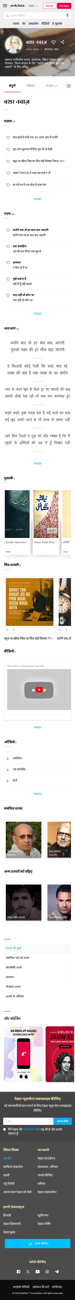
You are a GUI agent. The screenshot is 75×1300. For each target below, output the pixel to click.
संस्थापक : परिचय (48, 1166)
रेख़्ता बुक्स (9, 1232)
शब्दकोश (33, 23)
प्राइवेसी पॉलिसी (21, 1287)
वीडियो (45, 23)
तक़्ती (6, 1175)
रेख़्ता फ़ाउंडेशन (46, 1158)
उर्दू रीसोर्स (9, 1183)
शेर (24, 23)
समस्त (37, 200)
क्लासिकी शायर (14, 968)
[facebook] (18, 1271)
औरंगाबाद (48, 49)
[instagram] (47, 1271)
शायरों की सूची (13, 948)
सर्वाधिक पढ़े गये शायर (17, 958)
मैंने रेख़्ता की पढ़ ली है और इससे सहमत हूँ (35, 1131)
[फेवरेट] (53, 42)
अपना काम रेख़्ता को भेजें (17, 1192)
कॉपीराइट (57, 1287)
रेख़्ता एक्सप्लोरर (47, 1192)
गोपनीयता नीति (31, 1129)
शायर (16, 23)
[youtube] (37, 1271)
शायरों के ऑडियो (15, 997)
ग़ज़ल (51, 86)
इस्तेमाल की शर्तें (41, 1287)
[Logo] (17, 6)
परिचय (31, 86)
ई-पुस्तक (57, 23)
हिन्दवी (7, 1215)
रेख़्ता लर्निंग (44, 1223)
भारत (56, 49)
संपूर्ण (12, 86)
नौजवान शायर (13, 987)
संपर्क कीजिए (45, 1175)
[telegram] (57, 1271)
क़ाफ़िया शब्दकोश (13, 1166)
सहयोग (7, 1158)
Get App (64, 5)
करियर (41, 1183)
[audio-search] (67, 15)
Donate (50, 5)
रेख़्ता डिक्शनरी (12, 1223)
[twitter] (28, 1271)
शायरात (10, 977)
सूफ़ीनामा (43, 1215)
